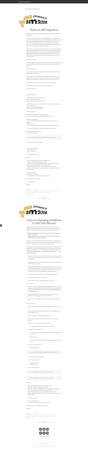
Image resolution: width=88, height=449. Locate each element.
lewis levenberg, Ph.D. (24, 2)
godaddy (55, 414)
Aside (44, 216)
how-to (30, 416)
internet (28, 192)
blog (40, 414)
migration (35, 192)
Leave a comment (31, 417)
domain (49, 414)
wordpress (48, 192)
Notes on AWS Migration (44, 29)
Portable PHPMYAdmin (56, 289)
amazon (29, 414)
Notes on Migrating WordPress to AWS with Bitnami (44, 222)
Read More (46, 443)
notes (38, 192)
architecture (35, 414)
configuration (44, 414)
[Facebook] (44, 430)
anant (32, 414)
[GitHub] (40, 434)
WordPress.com (52, 446)
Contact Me (41, 443)
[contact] (47, 434)
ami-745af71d (47, 251)
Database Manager (33, 291)
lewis (36, 189)
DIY (47, 414)
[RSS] (44, 434)
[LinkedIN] (47, 430)
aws (38, 414)
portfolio (41, 192)
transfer (44, 192)
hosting (27, 416)
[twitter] (40, 430)
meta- (32, 192)
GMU (52, 414)
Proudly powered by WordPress (38, 446)
